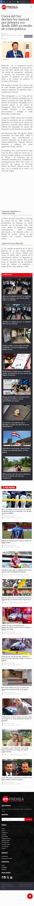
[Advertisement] (17, 191)
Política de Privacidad (26, 886)
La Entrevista (5, 846)
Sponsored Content (7, 858)
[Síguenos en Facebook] (1, 2)
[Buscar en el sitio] (32, 2)
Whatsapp (4, 867)
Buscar (3, 830)
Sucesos (4, 834)
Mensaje (4, 869)
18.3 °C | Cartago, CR (20, 2)
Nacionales (5, 836)
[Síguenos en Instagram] (3, 2)
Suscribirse (28, 819)
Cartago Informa (6, 838)
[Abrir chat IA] (30, 896)
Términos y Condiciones (25, 884)
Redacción (5, 34)
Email (3, 865)
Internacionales (6, 840)
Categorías (5, 832)
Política (4, 848)
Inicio (3, 828)
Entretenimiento (6, 844)
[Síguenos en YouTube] (9, 2)
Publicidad (4, 856)
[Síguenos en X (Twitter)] (6, 2)
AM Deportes (5, 842)
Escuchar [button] (28, 36)
